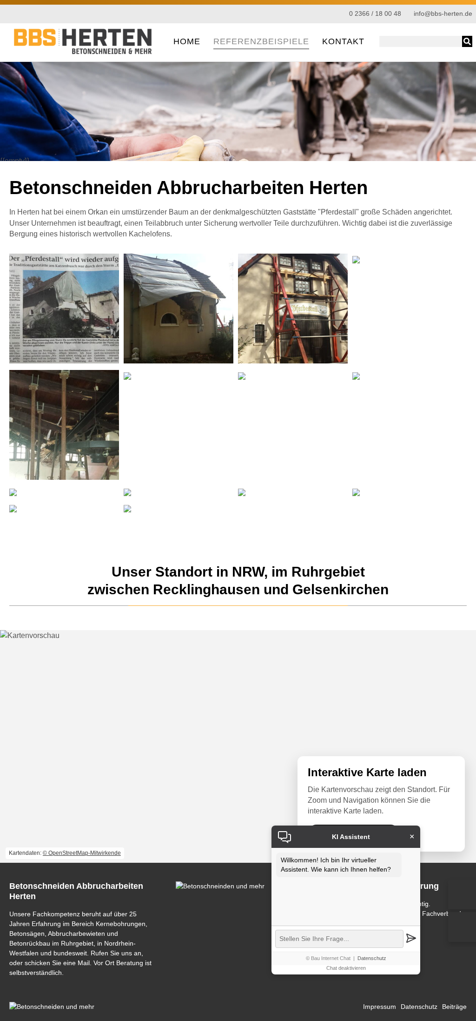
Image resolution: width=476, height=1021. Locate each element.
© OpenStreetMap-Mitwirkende (82, 853)
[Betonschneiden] (83, 53)
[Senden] (410, 939)
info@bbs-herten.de (443, 13)
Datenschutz (371, 958)
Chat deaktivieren (346, 968)
